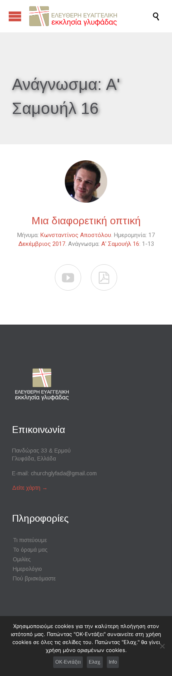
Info (113, 662)
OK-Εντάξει (68, 662)
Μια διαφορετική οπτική (86, 221)
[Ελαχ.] (162, 646)
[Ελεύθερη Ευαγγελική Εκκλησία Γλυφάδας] (90, 16)
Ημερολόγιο (27, 569)
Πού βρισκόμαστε (34, 578)
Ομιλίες (22, 559)
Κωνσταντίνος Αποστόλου (75, 235)
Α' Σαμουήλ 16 (120, 243)
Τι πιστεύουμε (30, 540)
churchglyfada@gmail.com (64, 473)
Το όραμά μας (30, 549)
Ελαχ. (95, 662)
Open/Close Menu (15, 16)
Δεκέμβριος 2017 (41, 243)
